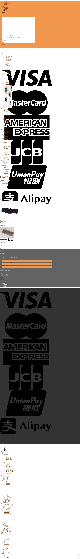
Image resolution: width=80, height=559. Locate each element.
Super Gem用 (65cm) (7, 115)
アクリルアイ (8, 84)
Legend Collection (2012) (9, 468)
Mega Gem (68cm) (8, 55)
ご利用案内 (4, 441)
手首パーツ (6, 477)
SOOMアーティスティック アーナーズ (10, 521)
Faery (7, 200)
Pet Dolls (7, 61)
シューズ (3, 190)
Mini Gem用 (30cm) (7, 496)
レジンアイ (7, 81)
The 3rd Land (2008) (8, 72)
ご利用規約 (4, 440)
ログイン (3, 12)
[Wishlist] (0, 220)
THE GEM (5, 2)
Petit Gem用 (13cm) (6, 118)
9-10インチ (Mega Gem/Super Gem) (9, 109)
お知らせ (5, 139)
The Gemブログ (6, 140)
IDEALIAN (5, 4)
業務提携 (5, 142)
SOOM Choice (8, 63)
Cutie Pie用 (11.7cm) (7, 120)
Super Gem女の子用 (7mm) (8, 505)
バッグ (5, 195)
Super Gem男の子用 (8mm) (8, 504)
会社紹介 (5, 141)
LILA (5, 5)
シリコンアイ (8, 482)
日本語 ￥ (4, 6)
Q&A (3, 15)
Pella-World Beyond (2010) (10, 471)
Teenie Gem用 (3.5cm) (7, 126)
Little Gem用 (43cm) (7, 495)
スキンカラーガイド (7, 146)
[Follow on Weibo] (3, 254)
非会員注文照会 (2, 278)
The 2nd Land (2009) (9, 70)
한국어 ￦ (6, 7)
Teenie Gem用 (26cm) (7, 117)
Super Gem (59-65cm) (9, 56)
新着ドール (6, 454)
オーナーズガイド (6, 147)
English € (6, 448)
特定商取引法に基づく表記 (4, 271)
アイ (4, 83)
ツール (3, 134)
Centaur (1, 200)
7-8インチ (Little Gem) (7, 111)
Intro (3, 533)
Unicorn (13, 200)
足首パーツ (6, 478)
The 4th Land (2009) (8, 71)
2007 (6, 474)
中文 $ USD (5, 153)
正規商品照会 (6, 148)
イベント (5, 62)
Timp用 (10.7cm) (6, 501)
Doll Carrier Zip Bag (3, 246)
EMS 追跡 (1, 277)
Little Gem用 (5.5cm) (7, 125)
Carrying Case (2, 225)
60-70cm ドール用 (6, 130)
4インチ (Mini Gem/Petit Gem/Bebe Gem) (10, 492)
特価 (3, 197)
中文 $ (6, 10)
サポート (3, 143)
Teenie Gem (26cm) (8, 59)
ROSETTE (4, 165)
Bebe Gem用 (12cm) (7, 119)
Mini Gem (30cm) (8, 58)
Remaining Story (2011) (9, 68)
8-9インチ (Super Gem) (7, 110)
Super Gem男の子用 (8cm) (7, 124)
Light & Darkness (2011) (9, 69)
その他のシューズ (6, 128)
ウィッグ (3, 108)
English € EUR (6, 172)
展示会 (7, 64)
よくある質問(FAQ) (7, 530)
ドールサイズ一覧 (6, 145)
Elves (4, 200)
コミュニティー (4, 138)
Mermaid (10, 200)
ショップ (4, 176)
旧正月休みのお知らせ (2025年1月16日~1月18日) (10, 265)
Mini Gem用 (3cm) (6, 127)
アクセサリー (4, 129)
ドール (3, 184)
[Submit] (2, 452)
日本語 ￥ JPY (6, 157)
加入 (3, 13)
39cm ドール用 (6, 131)
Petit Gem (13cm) (8, 60)
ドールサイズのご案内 (3, 280)
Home (1, 176)
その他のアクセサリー (7, 132)
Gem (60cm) (7, 57)
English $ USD (6, 152)
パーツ (3, 74)
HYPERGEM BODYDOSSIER (7, 262)
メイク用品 (5, 135)
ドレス (3, 493)
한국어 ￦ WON (6, 154)
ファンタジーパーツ (7, 77)
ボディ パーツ (6, 75)
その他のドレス (6, 502)
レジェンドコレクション (7, 65)
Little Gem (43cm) (8, 457)
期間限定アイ (8, 82)
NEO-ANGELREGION (7, 3)
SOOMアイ (6, 481)
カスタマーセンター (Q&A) (8, 531)
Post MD (7, 464)
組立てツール (6, 136)
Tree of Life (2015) (8, 66)
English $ (6, 8)
